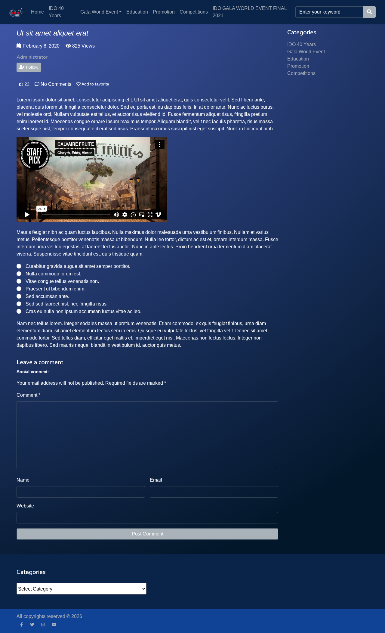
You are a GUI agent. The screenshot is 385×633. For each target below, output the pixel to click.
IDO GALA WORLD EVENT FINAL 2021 (250, 12)
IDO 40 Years (56, 12)
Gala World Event (99, 11)
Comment (28, 395)
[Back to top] (17, 597)
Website (25, 505)
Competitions (194, 11)
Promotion (164, 11)
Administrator (32, 57)
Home (37, 11)
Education (137, 11)
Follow (31, 67)
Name (23, 480)
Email (156, 480)
